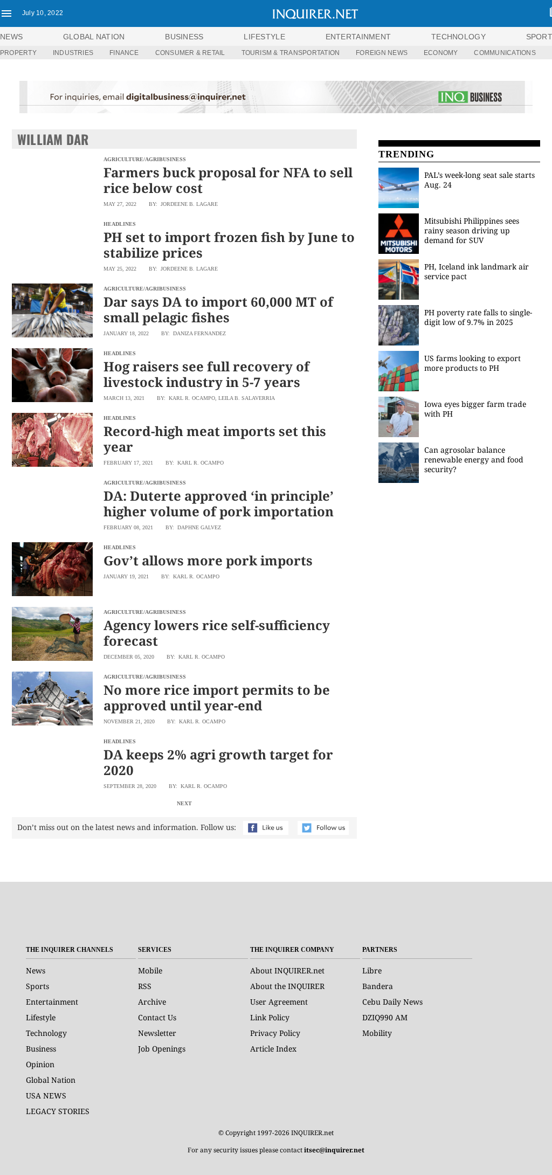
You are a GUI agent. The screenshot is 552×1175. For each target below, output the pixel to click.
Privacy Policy (275, 1033)
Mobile (150, 970)
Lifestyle (41, 1017)
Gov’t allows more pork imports (208, 560)
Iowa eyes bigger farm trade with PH (475, 409)
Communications (504, 53)
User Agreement (279, 1002)
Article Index (273, 1048)
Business (41, 1048)
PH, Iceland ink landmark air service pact (476, 271)
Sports (37, 986)
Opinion (40, 1064)
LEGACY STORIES (57, 1111)
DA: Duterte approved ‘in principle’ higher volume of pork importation (219, 503)
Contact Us (157, 1017)
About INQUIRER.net (287, 970)
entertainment (358, 36)
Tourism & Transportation (291, 53)
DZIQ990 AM (385, 1017)
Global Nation (50, 1080)
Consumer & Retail (190, 53)
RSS (144, 986)
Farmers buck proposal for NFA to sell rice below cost (228, 180)
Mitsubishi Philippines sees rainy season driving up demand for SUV (471, 230)
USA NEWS (46, 1095)
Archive (152, 1002)
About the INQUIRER (287, 986)
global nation (94, 36)
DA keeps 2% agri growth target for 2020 (218, 762)
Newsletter (157, 1033)
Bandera (377, 986)
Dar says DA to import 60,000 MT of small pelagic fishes (218, 309)
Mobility (377, 1033)
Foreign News (382, 53)
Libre (372, 970)
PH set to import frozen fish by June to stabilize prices (229, 244)
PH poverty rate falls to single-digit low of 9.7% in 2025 (478, 317)
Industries (73, 53)
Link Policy (269, 1017)
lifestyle (264, 36)
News (11, 36)
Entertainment (52, 1002)
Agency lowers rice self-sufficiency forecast (217, 632)
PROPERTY (18, 53)
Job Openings (161, 1048)
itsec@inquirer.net (334, 1150)
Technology (46, 1033)
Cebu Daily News (392, 1002)
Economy (441, 53)
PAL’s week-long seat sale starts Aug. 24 (479, 180)
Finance (124, 53)
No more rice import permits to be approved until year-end (217, 697)
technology (458, 36)
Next (184, 803)
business (184, 36)
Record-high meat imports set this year (215, 438)
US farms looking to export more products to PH (472, 363)
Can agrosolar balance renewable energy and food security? (473, 459)
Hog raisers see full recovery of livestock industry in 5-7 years (206, 374)
